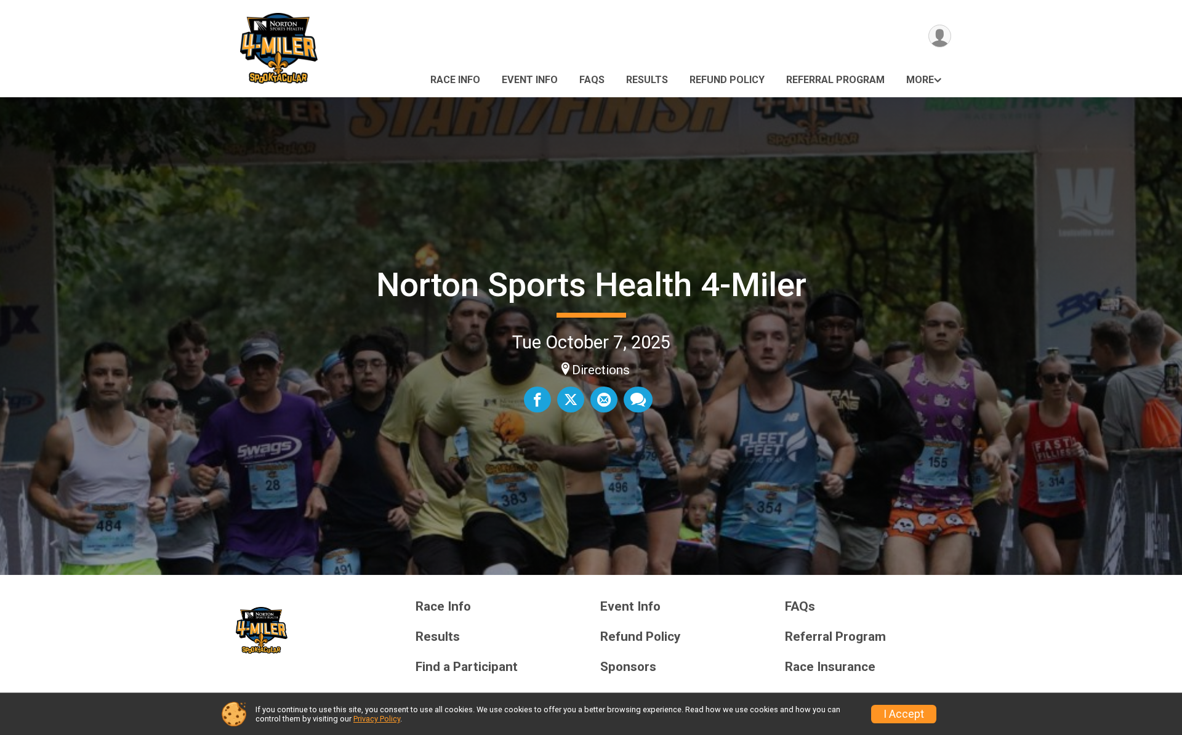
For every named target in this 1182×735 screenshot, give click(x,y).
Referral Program (835, 80)
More (920, 80)
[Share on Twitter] (570, 399)
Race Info (455, 80)
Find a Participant (467, 667)
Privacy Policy (376, 718)
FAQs (592, 80)
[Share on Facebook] (537, 399)
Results (647, 80)
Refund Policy (727, 80)
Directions (601, 370)
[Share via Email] (603, 399)
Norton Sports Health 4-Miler (591, 284)
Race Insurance (830, 667)
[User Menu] (939, 36)
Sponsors (628, 667)
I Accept (903, 714)
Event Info (530, 80)
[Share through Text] (638, 399)
